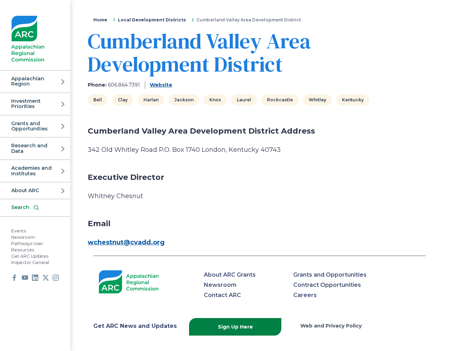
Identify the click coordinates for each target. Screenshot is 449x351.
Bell (97, 99)
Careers (305, 295)
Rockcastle (280, 99)
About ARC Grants (230, 274)
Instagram (56, 278)
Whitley (317, 99)
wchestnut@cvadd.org (126, 242)
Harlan (151, 99)
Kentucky (353, 99)
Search (20, 207)
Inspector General (30, 262)
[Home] (28, 39)
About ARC (25, 190)
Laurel (244, 99)
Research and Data (29, 148)
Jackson (184, 99)
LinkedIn (35, 278)
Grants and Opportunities (29, 126)
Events (18, 231)
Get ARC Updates (29, 256)
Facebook (14, 278)
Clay (123, 99)
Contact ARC (222, 295)
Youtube (25, 278)
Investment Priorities (26, 103)
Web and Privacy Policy (331, 326)
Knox (215, 99)
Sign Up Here (235, 327)
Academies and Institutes (31, 170)
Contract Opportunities (327, 285)
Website (161, 85)
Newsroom (23, 237)
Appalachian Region (27, 81)
